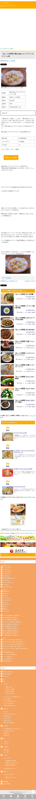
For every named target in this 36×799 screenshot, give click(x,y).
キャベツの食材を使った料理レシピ (11, 624)
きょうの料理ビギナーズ (9, 701)
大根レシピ (5, 608)
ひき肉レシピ (6, 604)
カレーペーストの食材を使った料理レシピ (12, 622)
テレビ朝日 (5, 725)
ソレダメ (6, 751)
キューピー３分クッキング (10, 713)
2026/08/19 (20, 298)
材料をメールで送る (11, 157)
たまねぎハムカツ (30, 281)
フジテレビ (5, 755)
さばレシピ (5, 602)
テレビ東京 (5, 746)
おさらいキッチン (8, 5)
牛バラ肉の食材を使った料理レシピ (11, 635)
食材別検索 (5, 781)
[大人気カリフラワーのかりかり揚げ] (8, 476)
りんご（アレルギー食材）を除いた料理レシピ (13, 644)
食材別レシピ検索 (7, 673)
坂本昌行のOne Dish (10, 765)
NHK (5, 48)
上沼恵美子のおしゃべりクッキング (12, 728)
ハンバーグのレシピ (7, 571)
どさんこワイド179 (8, 774)
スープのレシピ (6, 573)
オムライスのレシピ (7, 586)
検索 (32, 798)
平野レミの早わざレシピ (9, 705)
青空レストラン (7, 716)
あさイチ (6, 684)
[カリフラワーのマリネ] (8, 494)
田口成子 (8, 278)
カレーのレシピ (6, 575)
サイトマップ (6, 676)
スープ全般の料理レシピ (8, 652)
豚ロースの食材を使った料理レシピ (11, 630)
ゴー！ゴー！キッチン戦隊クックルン (12, 696)
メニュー (4, 798)
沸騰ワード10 (7, 720)
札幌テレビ (5, 771)
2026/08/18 (19, 347)
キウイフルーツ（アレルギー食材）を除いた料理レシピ (15, 648)
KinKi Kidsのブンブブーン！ (10, 768)
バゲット (6, 711)
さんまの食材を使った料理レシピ (10, 626)
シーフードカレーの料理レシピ (10, 654)
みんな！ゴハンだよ (10, 693)
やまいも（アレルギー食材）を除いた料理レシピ (14, 641)
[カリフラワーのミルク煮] (8, 440)
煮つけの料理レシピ (7, 661)
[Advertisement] (18, 27)
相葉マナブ (6, 733)
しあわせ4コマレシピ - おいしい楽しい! (11, 529)
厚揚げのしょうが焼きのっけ (9, 281)
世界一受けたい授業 (8, 722)
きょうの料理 (10, 48)
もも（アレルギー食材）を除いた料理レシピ (13, 646)
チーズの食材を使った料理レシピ (10, 617)
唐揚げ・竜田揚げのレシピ (9, 578)
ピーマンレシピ (6, 597)
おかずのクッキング (8, 730)
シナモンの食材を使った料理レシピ (11, 619)
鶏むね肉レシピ (6, 591)
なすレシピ (5, 595)
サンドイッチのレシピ (8, 582)
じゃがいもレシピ (7, 600)
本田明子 (33, 298)
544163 (7, 533)
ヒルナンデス (7, 718)
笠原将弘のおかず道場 (11, 760)
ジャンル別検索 (6, 783)
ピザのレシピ (6, 584)
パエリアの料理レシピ (8, 658)
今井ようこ (33, 347)
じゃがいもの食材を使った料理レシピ (11, 615)
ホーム (10, 798)
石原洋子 (33, 383)
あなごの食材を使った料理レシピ (10, 633)
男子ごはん (6, 749)
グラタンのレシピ (7, 569)
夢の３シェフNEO (10, 689)
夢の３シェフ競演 (10, 691)
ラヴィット (6, 741)
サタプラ (6, 743)
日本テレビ (5, 708)
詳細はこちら (32, 533)
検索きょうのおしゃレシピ (12, 762)
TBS (4, 738)
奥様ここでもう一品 (10, 777)
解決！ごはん (9, 686)
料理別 (25, 798)
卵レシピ (5, 606)
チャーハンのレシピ (7, 567)
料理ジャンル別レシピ (8, 671)
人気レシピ (18, 798)
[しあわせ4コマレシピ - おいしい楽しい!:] (18, 514)
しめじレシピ (6, 611)
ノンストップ (7, 757)
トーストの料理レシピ (8, 656)
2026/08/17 (20, 383)
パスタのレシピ (6, 580)
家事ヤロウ (6, 735)
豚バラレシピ (6, 593)
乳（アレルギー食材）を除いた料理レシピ (12, 639)
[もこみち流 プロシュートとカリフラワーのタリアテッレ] (8, 458)
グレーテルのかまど (8, 703)
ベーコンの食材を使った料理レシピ (11, 628)
